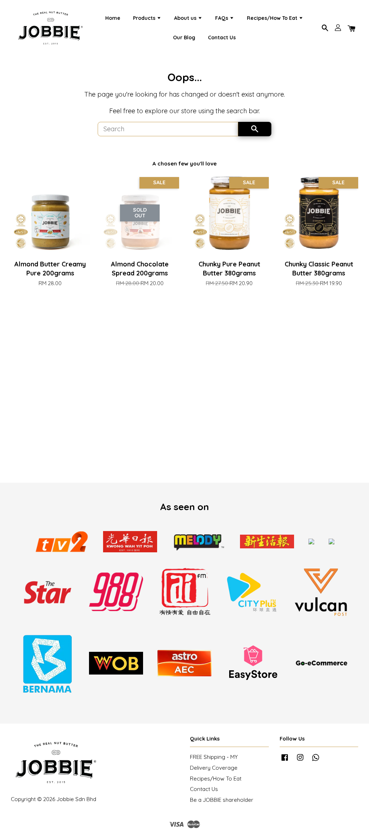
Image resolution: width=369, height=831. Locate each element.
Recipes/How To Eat (273, 18)
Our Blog (184, 37)
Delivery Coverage (213, 767)
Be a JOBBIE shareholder (221, 799)
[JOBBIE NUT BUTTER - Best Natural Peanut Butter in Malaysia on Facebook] (285, 760)
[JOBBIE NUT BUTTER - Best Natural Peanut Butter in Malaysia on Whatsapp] (316, 760)
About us (186, 18)
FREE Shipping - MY (214, 756)
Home (112, 18)
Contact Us (222, 37)
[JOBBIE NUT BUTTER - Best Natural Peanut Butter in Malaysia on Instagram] (300, 760)
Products (145, 18)
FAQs (222, 18)
